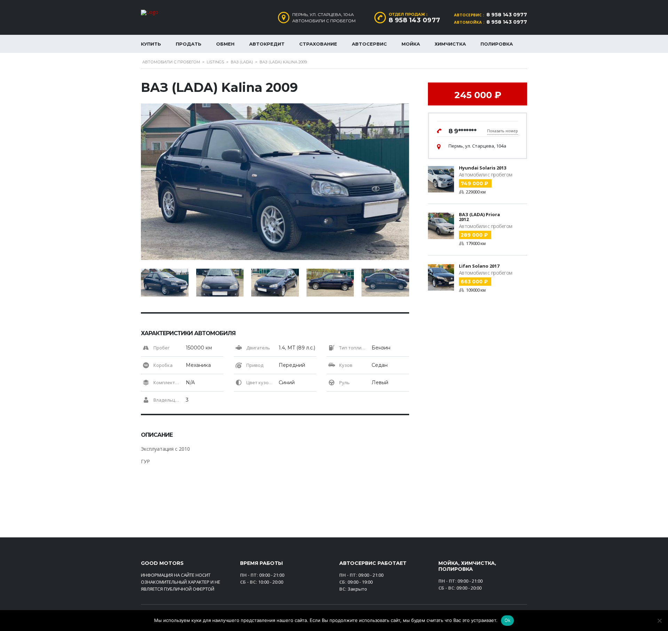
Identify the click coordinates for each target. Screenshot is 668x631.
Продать (188, 44)
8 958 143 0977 (506, 14)
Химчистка (450, 44)
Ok (507, 620)
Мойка (410, 44)
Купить (151, 44)
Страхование (318, 44)
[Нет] (659, 620)
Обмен (225, 44)
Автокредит (267, 44)
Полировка (496, 44)
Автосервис (369, 44)
